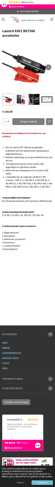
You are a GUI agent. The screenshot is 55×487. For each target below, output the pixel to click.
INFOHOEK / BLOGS (10, 358)
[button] (8, 99)
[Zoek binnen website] (3, 19)
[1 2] (6, 121)
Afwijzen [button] (20, 482)
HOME (4, 342)
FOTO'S (5, 363)
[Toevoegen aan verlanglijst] (49, 121)
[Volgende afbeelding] (48, 67)
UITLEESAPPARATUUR (11, 352)
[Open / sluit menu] (52, 19)
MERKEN (6, 347)
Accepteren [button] (42, 482)
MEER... (5, 368)
